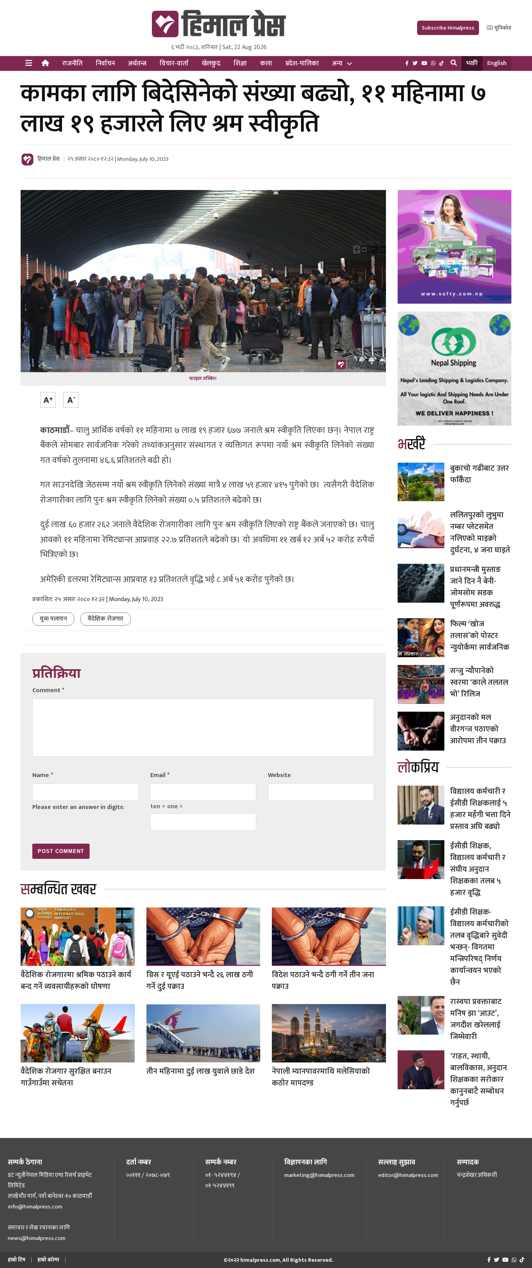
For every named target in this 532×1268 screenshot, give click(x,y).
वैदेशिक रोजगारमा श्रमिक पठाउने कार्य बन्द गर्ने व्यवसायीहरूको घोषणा (76, 980)
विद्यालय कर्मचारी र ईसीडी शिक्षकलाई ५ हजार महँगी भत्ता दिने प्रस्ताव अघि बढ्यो (480, 809)
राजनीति (72, 63)
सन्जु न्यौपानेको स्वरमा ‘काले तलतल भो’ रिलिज (479, 682)
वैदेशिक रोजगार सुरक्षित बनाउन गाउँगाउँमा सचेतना (66, 1077)
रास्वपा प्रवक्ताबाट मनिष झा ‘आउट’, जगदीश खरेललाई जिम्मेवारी (476, 1019)
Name (42, 775)
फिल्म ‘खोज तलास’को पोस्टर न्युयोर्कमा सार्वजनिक (479, 635)
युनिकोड (502, 28)
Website (279, 775)
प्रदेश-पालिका (302, 63)
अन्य (337, 63)
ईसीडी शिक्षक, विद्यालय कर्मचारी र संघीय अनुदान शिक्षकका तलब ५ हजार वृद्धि (478, 869)
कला (266, 63)
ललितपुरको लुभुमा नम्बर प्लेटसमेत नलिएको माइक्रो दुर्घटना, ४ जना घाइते (480, 532)
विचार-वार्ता (174, 63)
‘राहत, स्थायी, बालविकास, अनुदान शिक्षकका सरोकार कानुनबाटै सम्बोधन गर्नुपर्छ (478, 1080)
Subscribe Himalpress (448, 27)
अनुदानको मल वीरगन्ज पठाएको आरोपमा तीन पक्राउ (478, 729)
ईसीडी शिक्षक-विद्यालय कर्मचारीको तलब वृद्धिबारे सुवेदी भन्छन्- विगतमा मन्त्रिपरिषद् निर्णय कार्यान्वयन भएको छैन (479, 947)
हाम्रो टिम (16, 1259)
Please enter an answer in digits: (78, 807)
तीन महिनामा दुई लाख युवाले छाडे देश (200, 1071)
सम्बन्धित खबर (58, 890)
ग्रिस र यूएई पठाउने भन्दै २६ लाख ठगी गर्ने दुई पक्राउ (199, 980)
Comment (48, 690)
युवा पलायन (53, 619)
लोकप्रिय (418, 768)
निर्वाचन (105, 63)
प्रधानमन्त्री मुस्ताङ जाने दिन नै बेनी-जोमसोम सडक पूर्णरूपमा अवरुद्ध (475, 587)
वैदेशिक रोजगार (105, 619)
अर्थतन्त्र (137, 63)
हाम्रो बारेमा (48, 1259)
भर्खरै (472, 63)
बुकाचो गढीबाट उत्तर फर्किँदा (479, 474)
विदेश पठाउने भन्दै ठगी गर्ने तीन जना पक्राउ (323, 980)
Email (159, 775)
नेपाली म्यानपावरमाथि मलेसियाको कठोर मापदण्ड (321, 1077)
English (497, 63)
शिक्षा (240, 63)
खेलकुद (211, 63)
